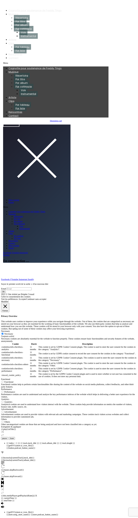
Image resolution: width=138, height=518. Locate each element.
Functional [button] (5, 379)
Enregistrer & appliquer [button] (11, 427)
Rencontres (15, 54)
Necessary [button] (5, 331)
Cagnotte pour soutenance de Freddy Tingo (35, 10)
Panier (11, 202)
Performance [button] (6, 389)
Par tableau (22, 47)
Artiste (12, 39)
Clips (11, 43)
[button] (55, 63)
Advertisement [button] (7, 409)
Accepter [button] (22, 299)
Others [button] (4, 419)
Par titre (20, 21)
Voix (23, 32)
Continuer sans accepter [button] (36, 299)
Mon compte (13, 200)
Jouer (12, 438)
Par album (21, 25)
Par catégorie (23, 28)
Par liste (20, 50)
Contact (13, 58)
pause (4, 438)
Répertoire (21, 17)
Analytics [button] (5, 399)
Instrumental (28, 36)
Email (3, 289)
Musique (13, 14)
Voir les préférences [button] (9, 299)
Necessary (8, 334)
